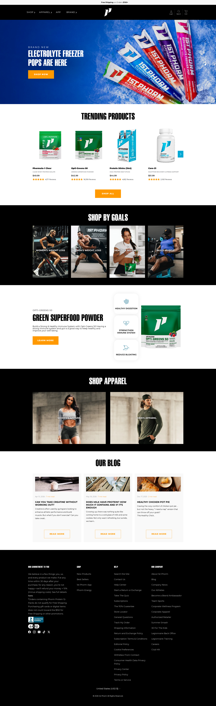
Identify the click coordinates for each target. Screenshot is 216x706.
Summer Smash (159, 622)
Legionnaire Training (161, 639)
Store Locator (120, 612)
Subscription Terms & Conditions (130, 639)
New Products (84, 574)
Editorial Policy (121, 644)
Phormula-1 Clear (42, 168)
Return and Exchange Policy (128, 633)
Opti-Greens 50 (79, 168)
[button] (205, 59)
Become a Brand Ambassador (166, 595)
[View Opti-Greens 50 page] (88, 145)
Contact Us (119, 579)
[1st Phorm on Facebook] (29, 631)
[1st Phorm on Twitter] (48, 631)
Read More (57, 534)
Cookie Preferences (124, 649)
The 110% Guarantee (124, 606)
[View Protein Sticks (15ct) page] (127, 145)
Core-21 (152, 168)
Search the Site (121, 574)
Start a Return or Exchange (128, 590)
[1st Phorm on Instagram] (34, 631)
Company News (159, 585)
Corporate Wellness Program (166, 606)
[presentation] (180, 154)
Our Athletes (157, 590)
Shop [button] (30, 12)
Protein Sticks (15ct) (121, 168)
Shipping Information (125, 628)
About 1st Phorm (159, 574)
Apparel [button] (44, 12)
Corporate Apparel (160, 612)
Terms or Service (122, 680)
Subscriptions (121, 601)
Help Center (120, 585)
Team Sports (157, 601)
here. (30, 596)
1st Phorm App (84, 585)
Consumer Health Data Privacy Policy (129, 662)
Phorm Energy (84, 590)
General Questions (123, 617)
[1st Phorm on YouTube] (39, 631)
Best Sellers (83, 579)
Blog (153, 579)
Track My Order (122, 622)
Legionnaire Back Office (163, 633)
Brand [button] (70, 12)
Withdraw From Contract (126, 655)
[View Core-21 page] (165, 145)
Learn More (45, 340)
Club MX (155, 649)
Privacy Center (121, 669)
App (58, 12)
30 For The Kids (159, 628)
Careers (155, 644)
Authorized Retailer (161, 617)
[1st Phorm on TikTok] (44, 631)
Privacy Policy (121, 674)
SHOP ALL (108, 193)
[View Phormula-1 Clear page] (50, 145)
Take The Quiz (121, 595)
